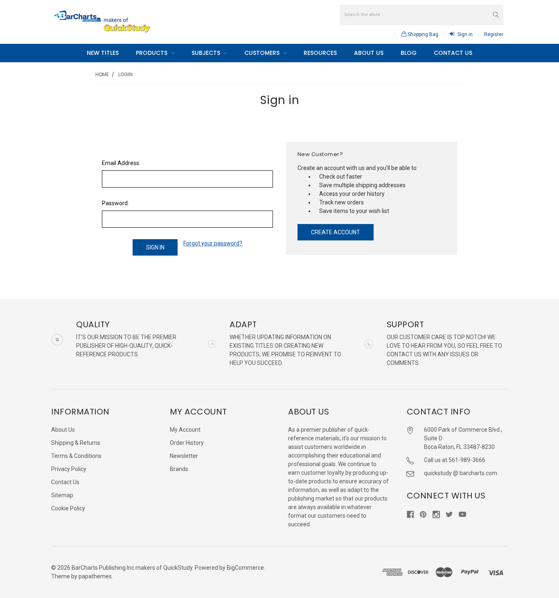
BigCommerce (245, 567)
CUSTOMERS (262, 53)
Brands (179, 469)
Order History (187, 442)
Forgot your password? (212, 243)
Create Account (335, 232)
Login (125, 74)
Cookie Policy (68, 508)
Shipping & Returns (75, 442)
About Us (368, 53)
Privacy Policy (68, 469)
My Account (185, 429)
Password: (115, 203)
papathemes (95, 576)
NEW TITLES (103, 53)
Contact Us (453, 53)
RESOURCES (320, 53)
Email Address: (121, 163)
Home (102, 74)
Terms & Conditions (76, 456)
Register (493, 34)
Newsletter (184, 456)
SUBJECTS (207, 53)
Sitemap (62, 495)
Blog (409, 53)
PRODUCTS (152, 53)
